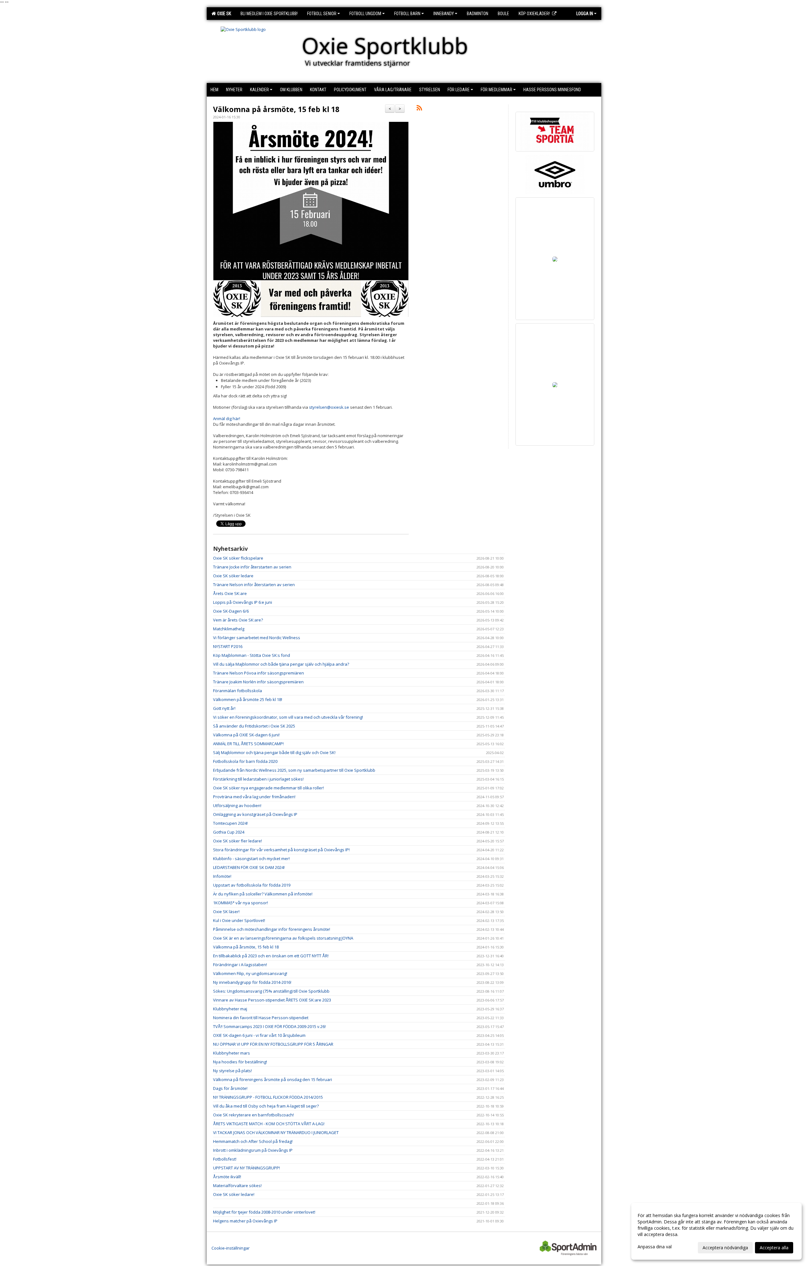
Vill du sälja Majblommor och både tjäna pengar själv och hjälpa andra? (281, 664)
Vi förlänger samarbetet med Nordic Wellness (256, 637)
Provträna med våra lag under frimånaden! (254, 796)
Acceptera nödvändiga (725, 1248)
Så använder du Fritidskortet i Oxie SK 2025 (254, 726)
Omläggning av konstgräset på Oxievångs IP (255, 814)
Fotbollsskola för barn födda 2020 (245, 761)
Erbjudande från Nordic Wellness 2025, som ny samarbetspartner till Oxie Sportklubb (294, 770)
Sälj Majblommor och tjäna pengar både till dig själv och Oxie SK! (274, 752)
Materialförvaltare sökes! (237, 1185)
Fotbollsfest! (224, 1159)
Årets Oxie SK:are (230, 593)
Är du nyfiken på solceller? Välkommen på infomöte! (262, 894)
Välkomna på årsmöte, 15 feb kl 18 (276, 109)
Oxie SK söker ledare (233, 576)
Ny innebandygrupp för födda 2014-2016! (252, 982)
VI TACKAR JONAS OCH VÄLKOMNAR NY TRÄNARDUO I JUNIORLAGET (276, 1132)
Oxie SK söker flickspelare (238, 558)
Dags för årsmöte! (230, 1088)
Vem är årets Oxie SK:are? (238, 620)
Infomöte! (222, 876)
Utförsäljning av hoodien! (237, 805)
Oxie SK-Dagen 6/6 (231, 611)
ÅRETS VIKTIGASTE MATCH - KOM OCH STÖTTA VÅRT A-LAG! (268, 1123)
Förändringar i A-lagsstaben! (240, 964)
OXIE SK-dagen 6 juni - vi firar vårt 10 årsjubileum (259, 1035)
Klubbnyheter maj (230, 1009)
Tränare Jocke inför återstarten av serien (252, 567)
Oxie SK (223, 13)
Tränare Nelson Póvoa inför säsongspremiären (258, 673)
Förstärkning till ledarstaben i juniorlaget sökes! (258, 779)
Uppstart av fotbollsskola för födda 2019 (251, 885)
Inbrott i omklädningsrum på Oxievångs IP (253, 1150)
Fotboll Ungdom (365, 13)
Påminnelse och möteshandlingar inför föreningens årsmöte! (271, 929)
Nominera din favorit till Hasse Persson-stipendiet (260, 1017)
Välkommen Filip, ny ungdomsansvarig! (250, 973)
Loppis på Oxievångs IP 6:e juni (242, 602)
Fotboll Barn (407, 13)
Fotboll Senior (321, 13)
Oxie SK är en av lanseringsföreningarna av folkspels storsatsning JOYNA (283, 938)
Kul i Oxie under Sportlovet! (239, 920)
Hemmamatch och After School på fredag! (253, 1141)
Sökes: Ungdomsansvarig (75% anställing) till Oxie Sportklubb (271, 991)
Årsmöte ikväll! (227, 1177)
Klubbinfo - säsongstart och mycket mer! (251, 858)
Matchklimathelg (228, 629)
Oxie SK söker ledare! (233, 1194)
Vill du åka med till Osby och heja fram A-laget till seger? (266, 1106)
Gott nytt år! (224, 708)
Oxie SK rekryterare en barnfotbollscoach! (253, 1115)
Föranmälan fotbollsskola (237, 690)
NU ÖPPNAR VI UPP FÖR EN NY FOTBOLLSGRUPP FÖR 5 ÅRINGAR (273, 1044)
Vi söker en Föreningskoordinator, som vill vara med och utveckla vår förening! (288, 717)
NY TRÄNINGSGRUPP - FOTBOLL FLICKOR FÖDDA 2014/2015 (268, 1097)
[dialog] (716, 1231)
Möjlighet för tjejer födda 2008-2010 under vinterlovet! (264, 1212)
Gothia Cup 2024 (228, 832)
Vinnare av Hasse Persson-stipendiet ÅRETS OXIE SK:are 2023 (272, 1000)
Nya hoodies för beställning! (240, 1062)
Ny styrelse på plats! (232, 1070)
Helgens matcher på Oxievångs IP (245, 1221)
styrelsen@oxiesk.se (329, 407)
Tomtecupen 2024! (230, 823)
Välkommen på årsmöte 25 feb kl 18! (247, 699)
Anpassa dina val (655, 1247)
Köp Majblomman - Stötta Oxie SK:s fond (251, 655)
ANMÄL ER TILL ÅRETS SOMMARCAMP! (248, 743)
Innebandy (443, 13)
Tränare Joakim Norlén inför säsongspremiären (258, 682)
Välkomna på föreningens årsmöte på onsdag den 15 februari (272, 1079)
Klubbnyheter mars (231, 1053)
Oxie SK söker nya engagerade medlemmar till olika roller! (268, 788)
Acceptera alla (774, 1248)
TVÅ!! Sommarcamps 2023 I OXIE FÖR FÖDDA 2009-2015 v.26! (269, 1026)
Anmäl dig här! (226, 418)
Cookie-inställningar (230, 1248)
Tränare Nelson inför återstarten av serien (254, 584)
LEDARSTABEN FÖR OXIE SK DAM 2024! (249, 867)
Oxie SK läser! (226, 911)
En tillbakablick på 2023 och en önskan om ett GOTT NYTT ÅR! (271, 956)
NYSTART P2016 (227, 646)
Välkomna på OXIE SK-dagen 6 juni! (246, 735)
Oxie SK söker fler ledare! (237, 841)
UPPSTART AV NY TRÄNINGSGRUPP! (246, 1168)
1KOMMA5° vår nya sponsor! (240, 903)
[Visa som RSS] (419, 109)
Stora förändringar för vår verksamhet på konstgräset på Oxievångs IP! (281, 850)
